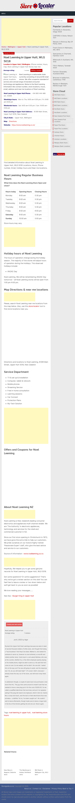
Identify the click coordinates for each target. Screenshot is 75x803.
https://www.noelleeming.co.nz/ (23, 125)
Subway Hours (58, 132)
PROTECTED (61, 154)
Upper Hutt (21, 47)
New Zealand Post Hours (62, 116)
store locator (34, 306)
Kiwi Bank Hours (59, 109)
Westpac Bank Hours (60, 143)
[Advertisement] (26, 32)
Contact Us (37, 789)
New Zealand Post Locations (60, 120)
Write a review (36, 70)
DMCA (55, 154)
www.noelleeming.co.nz (33, 554)
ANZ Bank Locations (60, 98)
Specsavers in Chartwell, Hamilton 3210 (62, 55)
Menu (3, 13)
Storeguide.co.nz (7, 786)
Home (3, 47)
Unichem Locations (60, 139)
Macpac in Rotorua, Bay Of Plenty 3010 (63, 43)
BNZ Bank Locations (60, 105)
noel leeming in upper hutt (20, 713)
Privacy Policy (57, 789)
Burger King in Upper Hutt (23, 596)
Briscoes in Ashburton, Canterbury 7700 (61, 79)
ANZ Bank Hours (59, 95)
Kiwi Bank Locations (60, 112)
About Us (27, 789)
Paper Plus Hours (59, 125)
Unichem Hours (59, 135)
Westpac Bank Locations (62, 146)
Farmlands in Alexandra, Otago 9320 (62, 31)
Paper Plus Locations (61, 128)
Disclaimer (46, 789)
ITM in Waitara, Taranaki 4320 (62, 67)
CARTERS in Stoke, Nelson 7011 (63, 37)
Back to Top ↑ (68, 789)
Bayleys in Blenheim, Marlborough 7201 (60, 85)
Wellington (11, 47)
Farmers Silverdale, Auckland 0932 (60, 73)
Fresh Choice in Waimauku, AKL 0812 (63, 49)
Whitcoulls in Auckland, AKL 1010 (63, 61)
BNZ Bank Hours (59, 102)
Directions (13, 121)
